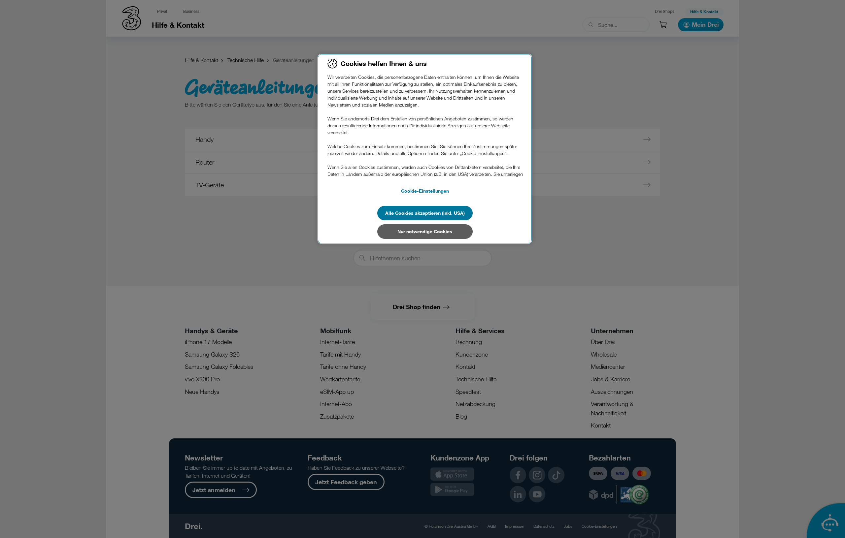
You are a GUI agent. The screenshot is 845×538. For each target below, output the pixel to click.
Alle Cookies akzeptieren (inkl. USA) (425, 213)
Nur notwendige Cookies (424, 231)
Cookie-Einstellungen (425, 191)
